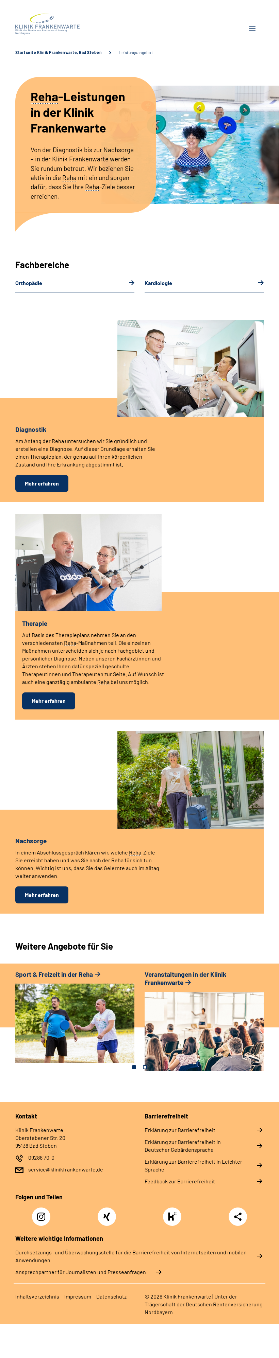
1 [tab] (134, 1067)
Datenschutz (111, 1296)
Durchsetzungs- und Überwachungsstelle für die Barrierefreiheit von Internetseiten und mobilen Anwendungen (131, 1256)
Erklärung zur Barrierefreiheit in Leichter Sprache (193, 1165)
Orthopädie (28, 283)
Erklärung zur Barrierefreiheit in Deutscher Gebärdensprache (183, 1146)
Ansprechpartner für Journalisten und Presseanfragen (80, 1272)
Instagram (43, 1213)
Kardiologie (158, 283)
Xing (107, 1213)
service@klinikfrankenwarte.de (65, 1169)
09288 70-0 (41, 1157)
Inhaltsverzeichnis (37, 1296)
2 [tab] (145, 1067)
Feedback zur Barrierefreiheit (180, 1181)
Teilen (238, 1216)
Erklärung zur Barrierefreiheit (180, 1130)
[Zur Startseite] (74, 24)
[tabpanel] (75, 1020)
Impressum (77, 1296)
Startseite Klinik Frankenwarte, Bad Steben (58, 52)
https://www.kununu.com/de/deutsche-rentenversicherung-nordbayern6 (174, 1219)
